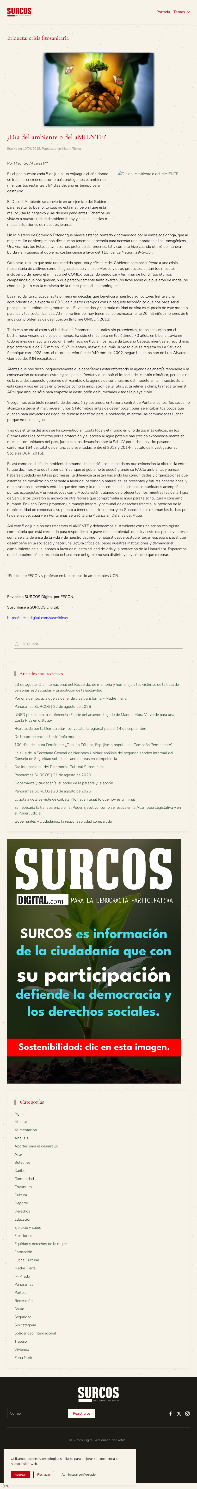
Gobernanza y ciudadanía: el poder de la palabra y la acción (63, 783)
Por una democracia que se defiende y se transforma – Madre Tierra (70, 698)
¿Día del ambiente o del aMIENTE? (56, 137)
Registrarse (81, 1413)
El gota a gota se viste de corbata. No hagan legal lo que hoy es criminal (74, 799)
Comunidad (24, 1178)
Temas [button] (179, 12)
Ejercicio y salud (27, 1227)
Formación (23, 1252)
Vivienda (21, 1349)
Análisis (21, 1138)
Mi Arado (22, 1276)
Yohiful (122, 1440)
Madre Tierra (71, 148)
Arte (18, 1154)
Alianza (20, 1121)
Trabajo (20, 1341)
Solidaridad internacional (35, 1333)
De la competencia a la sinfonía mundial (48, 736)
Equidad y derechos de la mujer (40, 1243)
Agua (19, 1113)
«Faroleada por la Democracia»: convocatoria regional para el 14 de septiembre (80, 728)
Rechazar (43, 1474)
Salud (19, 1309)
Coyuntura (23, 1187)
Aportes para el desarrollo (36, 1146)
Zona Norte (23, 1357)
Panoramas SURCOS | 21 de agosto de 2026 (52, 775)
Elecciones (23, 1235)
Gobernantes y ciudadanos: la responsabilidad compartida (63, 821)
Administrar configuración (79, 1474)
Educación (22, 1219)
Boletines (22, 1162)
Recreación (23, 1300)
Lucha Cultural (26, 1260)
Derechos (22, 1211)
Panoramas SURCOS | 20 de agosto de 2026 (52, 791)
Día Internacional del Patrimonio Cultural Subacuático (59, 766)
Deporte (21, 1203)
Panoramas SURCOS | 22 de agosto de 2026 (52, 706)
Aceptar (20, 1474)
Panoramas (23, 1284)
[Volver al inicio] (19, 12)
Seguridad (22, 1317)
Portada (163, 12)
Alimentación (25, 1130)
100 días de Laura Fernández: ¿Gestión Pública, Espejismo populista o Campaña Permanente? (93, 744)
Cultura (20, 1195)
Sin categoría (25, 1325)
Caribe (19, 1170)
